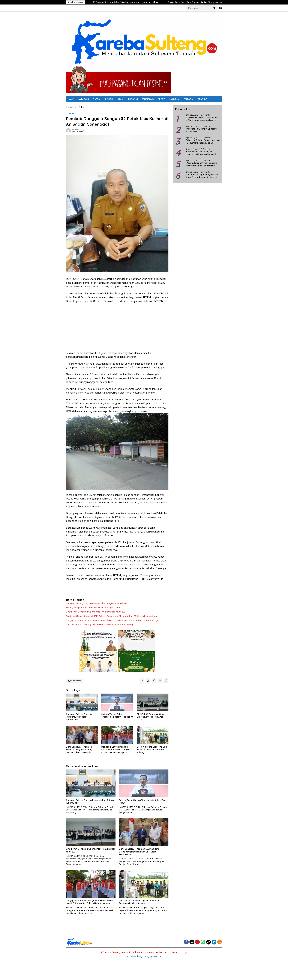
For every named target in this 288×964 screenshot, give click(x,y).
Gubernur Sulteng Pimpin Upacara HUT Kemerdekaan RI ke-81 (203, 141)
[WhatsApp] (203, 942)
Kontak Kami (135, 952)
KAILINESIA (174, 99)
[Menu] (68, 8)
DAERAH (97, 99)
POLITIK (109, 99)
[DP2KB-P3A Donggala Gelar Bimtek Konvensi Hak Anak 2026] (153, 702)
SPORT (161, 99)
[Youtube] (197, 942)
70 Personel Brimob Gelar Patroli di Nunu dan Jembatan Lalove (202, 118)
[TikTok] (208, 942)
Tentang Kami (119, 952)
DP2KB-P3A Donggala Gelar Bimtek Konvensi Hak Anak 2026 (96, 611)
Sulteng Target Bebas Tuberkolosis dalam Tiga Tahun (93, 607)
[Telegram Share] (160, 680)
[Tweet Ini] (148, 680)
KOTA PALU (83, 99)
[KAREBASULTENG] (144, 40)
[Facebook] (186, 942)
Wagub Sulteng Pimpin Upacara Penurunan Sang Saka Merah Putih (201, 164)
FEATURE (202, 99)
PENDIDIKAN (148, 99)
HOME (71, 99)
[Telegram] (214, 942)
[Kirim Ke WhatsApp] (166, 680)
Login (185, 952)
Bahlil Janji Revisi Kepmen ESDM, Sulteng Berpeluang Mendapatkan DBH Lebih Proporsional (111, 616)
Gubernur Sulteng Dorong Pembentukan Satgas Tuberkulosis (96, 603)
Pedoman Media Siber (156, 952)
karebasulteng (78, 129)
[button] (215, 7)
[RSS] (219, 942)
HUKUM (120, 99)
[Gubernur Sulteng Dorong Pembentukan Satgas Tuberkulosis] (82, 702)
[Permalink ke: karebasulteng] (68, 130)
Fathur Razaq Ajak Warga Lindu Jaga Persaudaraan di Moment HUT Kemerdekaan (202, 175)
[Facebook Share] (142, 680)
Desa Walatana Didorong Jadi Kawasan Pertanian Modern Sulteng (99, 624)
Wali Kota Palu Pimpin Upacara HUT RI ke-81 (201, 130)
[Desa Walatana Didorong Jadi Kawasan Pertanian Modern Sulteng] (153, 735)
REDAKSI (104, 952)
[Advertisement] (117, 327)
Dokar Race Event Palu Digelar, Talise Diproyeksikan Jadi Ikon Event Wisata (157, 2)
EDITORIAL (189, 99)
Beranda (175, 952)
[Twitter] (191, 942)
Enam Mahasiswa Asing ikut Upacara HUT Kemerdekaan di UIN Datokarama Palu (201, 153)
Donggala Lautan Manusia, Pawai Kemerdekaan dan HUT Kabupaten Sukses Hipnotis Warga (112, 620)
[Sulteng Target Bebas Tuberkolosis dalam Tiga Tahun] (117, 702)
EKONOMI (133, 99)
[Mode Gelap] (220, 8)
